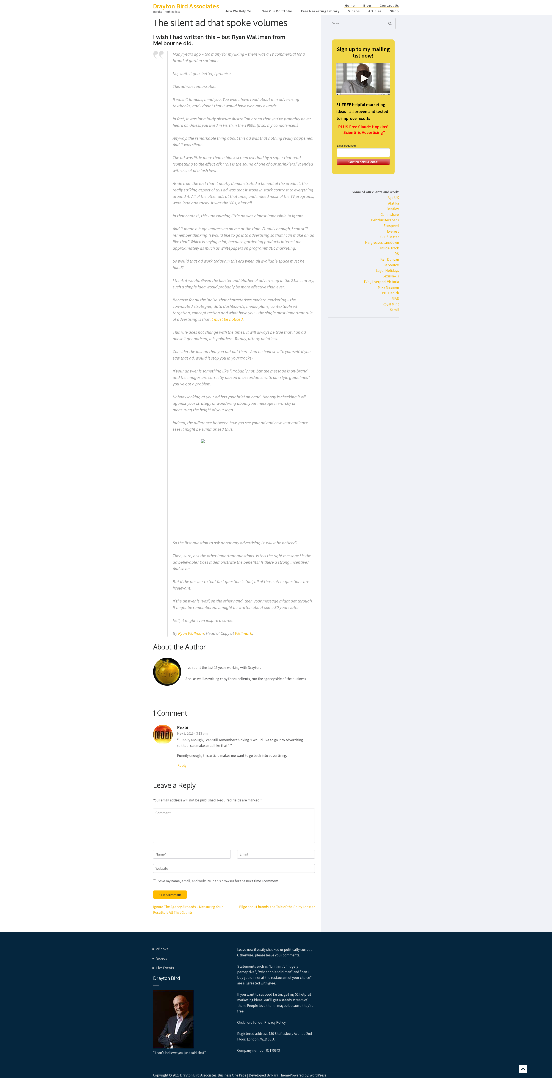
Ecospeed (391, 225)
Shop (394, 11)
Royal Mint (391, 304)
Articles (374, 11)
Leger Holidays (387, 270)
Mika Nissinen (388, 287)
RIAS (395, 298)
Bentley (393, 209)
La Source (391, 265)
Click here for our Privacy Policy (261, 1022)
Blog (367, 5)
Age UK (393, 197)
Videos (354, 11)
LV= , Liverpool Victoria (381, 281)
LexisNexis (391, 276)
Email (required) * (347, 145)
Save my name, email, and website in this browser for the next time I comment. (218, 881)
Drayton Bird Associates (186, 6)
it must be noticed (226, 319)
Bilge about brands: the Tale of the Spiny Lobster (277, 906)
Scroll (523, 1069)
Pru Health (390, 293)
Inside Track (389, 248)
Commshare (390, 214)
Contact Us (389, 5)
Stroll (394, 309)
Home (350, 5)
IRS (396, 253)
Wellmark (243, 633)
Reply (182, 765)
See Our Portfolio (277, 11)
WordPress (318, 1075)
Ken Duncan (389, 259)
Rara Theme (280, 1075)
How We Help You (239, 11)
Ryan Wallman (191, 633)
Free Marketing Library (320, 11)
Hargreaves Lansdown (382, 242)
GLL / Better (389, 237)
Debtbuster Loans (385, 220)
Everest (393, 231)
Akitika (393, 203)
